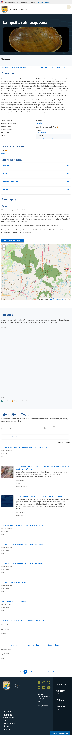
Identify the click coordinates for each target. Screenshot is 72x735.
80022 (3, 153)
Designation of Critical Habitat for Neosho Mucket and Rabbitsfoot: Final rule (30, 645)
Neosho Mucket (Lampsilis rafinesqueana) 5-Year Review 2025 (24, 447)
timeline (43, 68)
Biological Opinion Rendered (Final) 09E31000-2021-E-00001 (23, 525)
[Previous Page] (20, 672)
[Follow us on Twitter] (49, 682)
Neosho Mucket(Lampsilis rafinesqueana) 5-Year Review (22, 544)
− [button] (4, 249)
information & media (58, 68)
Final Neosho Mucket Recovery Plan (14, 601)
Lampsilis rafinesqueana (48, 138)
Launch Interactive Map (12, 240)
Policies (60, 700)
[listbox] (60, 429)
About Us (61, 684)
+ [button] (4, 246)
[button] (35, 437)
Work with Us (61, 708)
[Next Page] (53, 672)
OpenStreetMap (59, 299)
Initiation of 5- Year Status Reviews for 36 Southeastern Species (25, 620)
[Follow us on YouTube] (49, 687)
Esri (51, 299)
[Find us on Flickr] (44, 687)
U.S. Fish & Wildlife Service (18, 9)
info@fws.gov (43, 706)
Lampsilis (43, 133)
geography (32, 68)
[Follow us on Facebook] (39, 682)
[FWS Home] (5, 9)
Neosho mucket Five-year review (13, 582)
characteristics (19, 68)
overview (5, 68)
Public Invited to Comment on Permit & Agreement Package (39, 496)
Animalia (39, 123)
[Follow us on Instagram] (44, 682)
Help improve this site (60, 733)
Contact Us (61, 692)
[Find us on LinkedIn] (40, 687)
